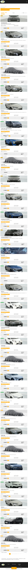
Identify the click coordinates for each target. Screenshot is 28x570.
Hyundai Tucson (12, 8)
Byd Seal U (8, 8)
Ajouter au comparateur (4, 30)
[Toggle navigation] (27, 1)
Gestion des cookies (19, 564)
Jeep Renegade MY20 (3, 8)
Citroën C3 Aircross (17, 8)
